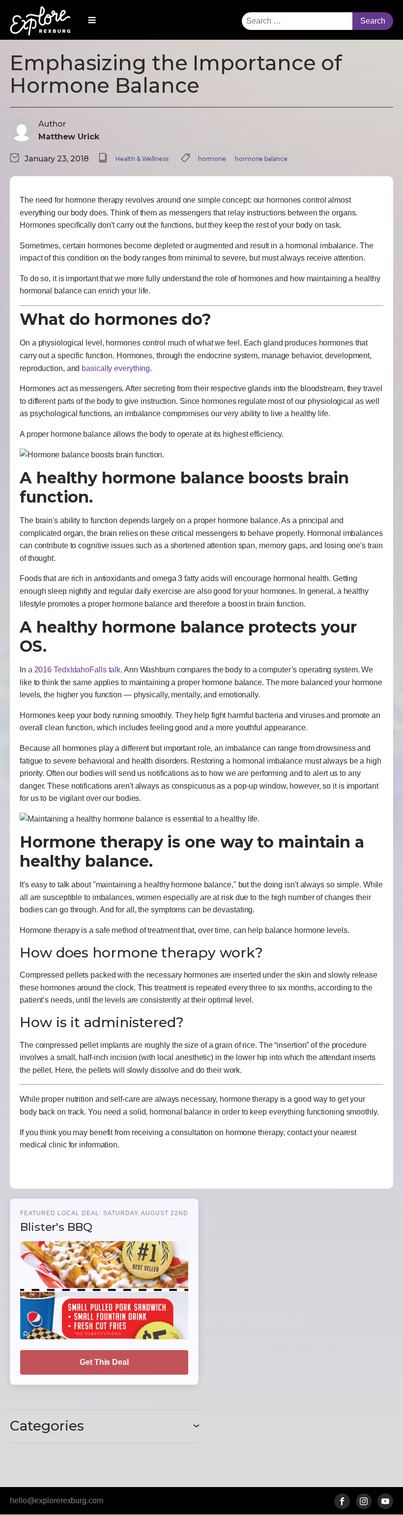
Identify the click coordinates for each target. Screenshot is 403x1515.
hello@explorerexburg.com (56, 1500)
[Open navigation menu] (92, 21)
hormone (212, 158)
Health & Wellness (141, 158)
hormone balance (261, 158)
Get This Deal (104, 1362)
